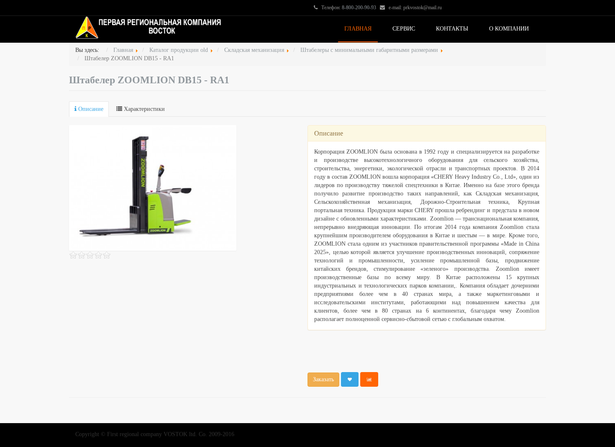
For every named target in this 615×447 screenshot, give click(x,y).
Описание (90, 109)
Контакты (452, 29)
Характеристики (143, 109)
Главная (358, 29)
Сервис (403, 29)
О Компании (509, 29)
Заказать (323, 379)
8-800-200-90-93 (359, 7)
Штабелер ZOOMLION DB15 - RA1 (149, 79)
